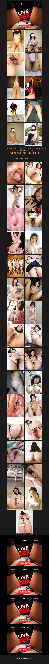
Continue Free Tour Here (24, 152)
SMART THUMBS (28, 533)
